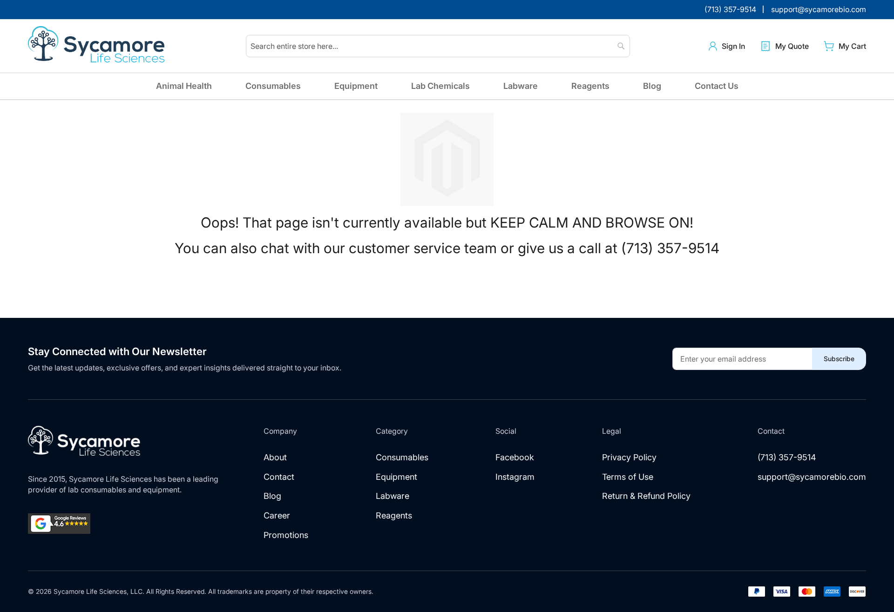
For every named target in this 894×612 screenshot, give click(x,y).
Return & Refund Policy (646, 496)
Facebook (514, 457)
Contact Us (716, 86)
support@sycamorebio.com (812, 477)
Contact (279, 477)
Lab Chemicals (440, 86)
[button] (726, 46)
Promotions (286, 535)
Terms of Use (627, 477)
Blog (652, 86)
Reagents (590, 86)
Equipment (356, 86)
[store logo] (98, 46)
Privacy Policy (629, 457)
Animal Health (184, 86)
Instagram (515, 477)
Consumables (273, 86)
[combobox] (438, 46)
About (275, 457)
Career (277, 515)
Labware (520, 86)
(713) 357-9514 (787, 457)
